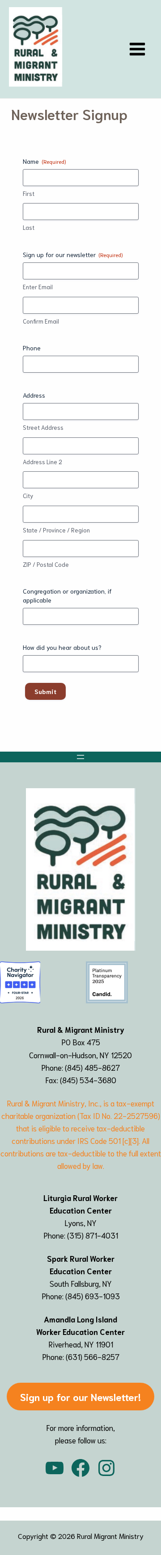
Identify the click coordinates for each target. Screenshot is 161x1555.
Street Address (43, 427)
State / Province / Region (56, 530)
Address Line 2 (42, 462)
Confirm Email (41, 321)
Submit (45, 691)
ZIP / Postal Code (46, 564)
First (28, 193)
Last (28, 227)
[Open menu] (80, 757)
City (28, 495)
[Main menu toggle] (138, 49)
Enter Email (38, 287)
